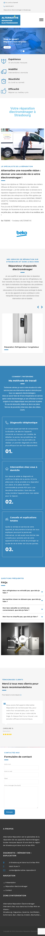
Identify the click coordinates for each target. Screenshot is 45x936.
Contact (8, 890)
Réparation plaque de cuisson (18, 347)
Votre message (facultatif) (12, 785)
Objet (6, 778)
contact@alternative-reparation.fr (22, 870)
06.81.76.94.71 (14, 866)
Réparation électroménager (16, 886)
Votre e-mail (8, 771)
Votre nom (7, 764)
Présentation (10, 883)
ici (20, 695)
